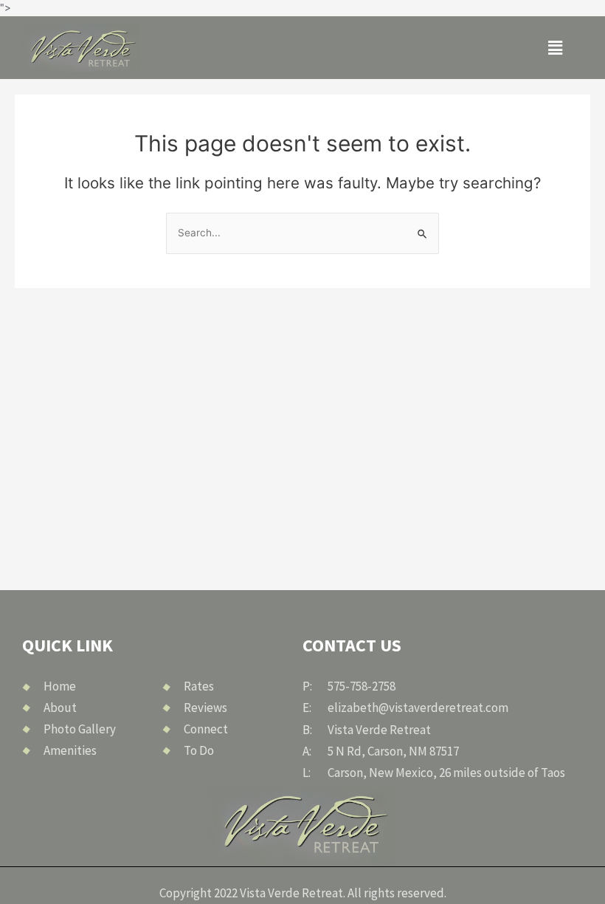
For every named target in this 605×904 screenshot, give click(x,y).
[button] (554, 47)
